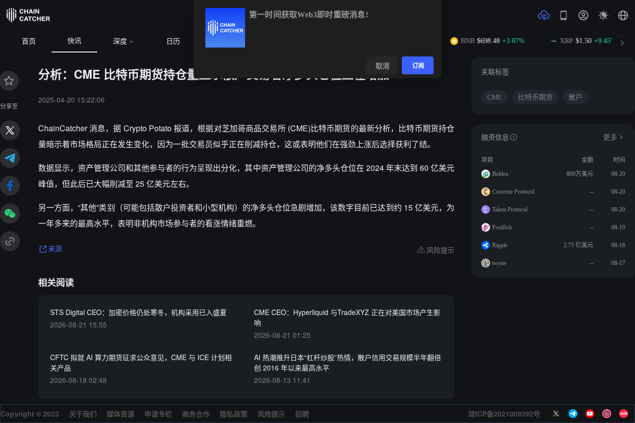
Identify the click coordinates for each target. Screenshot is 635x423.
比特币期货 (535, 97)
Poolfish (502, 227)
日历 (173, 41)
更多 (610, 137)
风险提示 (271, 414)
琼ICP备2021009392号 (504, 414)
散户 (575, 97)
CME (494, 97)
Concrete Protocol (513, 191)
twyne (499, 263)
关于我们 (83, 414)
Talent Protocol (509, 209)
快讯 (74, 41)
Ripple (500, 245)
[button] (623, 15)
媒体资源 (120, 414)
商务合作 (196, 414)
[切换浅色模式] (603, 15)
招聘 (302, 414)
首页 (29, 41)
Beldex (500, 173)
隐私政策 (234, 414)
